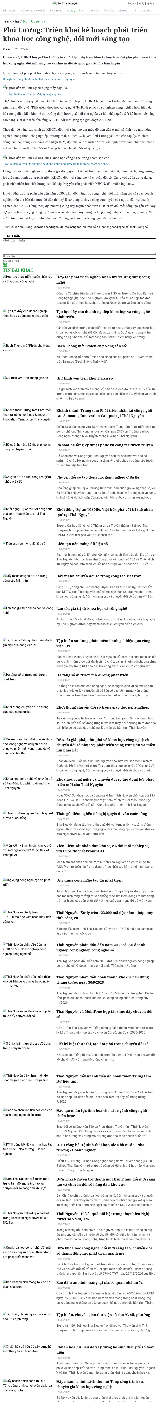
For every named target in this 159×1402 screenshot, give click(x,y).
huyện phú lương (21, 226)
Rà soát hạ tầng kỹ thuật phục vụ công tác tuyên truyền (104, 445)
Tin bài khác (18, 270)
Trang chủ (11, 21)
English (132, 3)
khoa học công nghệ (46, 226)
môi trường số (139, 226)
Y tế (133, 10)
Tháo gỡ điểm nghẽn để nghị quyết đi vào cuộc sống (101, 813)
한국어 (150, 3)
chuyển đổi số (91, 226)
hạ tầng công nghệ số (115, 226)
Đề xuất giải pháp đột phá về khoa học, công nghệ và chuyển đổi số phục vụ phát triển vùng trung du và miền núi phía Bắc (105, 744)
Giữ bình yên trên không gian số (84, 378)
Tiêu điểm (9, 10)
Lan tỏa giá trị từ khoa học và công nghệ (91, 608)
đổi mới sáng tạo (70, 226)
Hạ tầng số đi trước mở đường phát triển (92, 675)
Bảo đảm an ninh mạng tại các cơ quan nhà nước (99, 1282)
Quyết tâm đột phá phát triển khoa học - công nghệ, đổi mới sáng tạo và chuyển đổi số (64, 73)
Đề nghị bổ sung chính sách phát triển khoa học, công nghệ (39, 79)
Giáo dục (146, 10)
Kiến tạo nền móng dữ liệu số (82, 543)
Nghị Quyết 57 (76, 10)
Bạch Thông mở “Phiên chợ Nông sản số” (92, 346)
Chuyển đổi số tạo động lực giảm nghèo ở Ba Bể (97, 477)
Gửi (5, 264)
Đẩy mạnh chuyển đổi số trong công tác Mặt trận (99, 576)
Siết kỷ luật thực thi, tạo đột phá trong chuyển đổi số (102, 1044)
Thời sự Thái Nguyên (32, 10)
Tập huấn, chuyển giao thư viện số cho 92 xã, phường (103, 1314)
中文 (141, 3)
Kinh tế (94, 10)
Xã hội (122, 10)
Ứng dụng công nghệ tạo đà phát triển (89, 880)
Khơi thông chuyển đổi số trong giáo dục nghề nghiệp (102, 707)
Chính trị (56, 10)
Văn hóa (108, 10)
